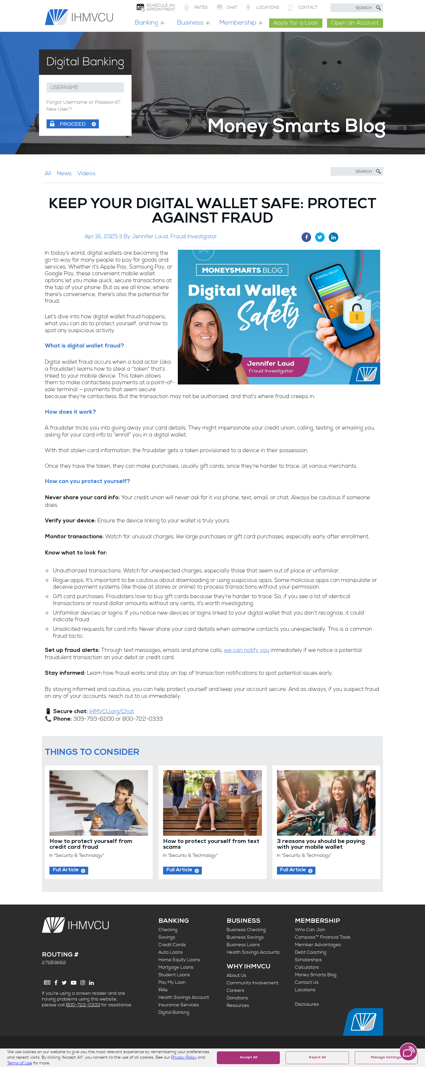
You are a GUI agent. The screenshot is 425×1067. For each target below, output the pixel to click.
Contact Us (307, 982)
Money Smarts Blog (316, 975)
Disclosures (307, 1004)
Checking (168, 930)
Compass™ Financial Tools (322, 937)
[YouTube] (73, 982)
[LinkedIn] (91, 982)
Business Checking (246, 930)
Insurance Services (178, 1005)
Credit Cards (172, 945)
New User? (59, 109)
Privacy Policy (184, 1057)
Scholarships (308, 960)
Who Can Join (310, 930)
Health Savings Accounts (253, 952)
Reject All (317, 1057)
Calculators (307, 967)
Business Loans (243, 945)
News (64, 173)
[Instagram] (82, 982)
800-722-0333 (83, 1005)
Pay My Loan (172, 982)
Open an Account (355, 23)
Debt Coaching (310, 952)
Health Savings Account (183, 997)
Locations (305, 990)
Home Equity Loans (179, 960)
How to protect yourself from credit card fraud (90, 844)
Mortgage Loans (175, 967)
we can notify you (246, 650)
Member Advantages (318, 945)
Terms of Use (19, 1063)
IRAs (163, 990)
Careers (235, 990)
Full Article (66, 870)
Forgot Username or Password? (84, 102)
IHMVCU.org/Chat (111, 711)
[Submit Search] (378, 7)
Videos (86, 173)
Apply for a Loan (295, 23)
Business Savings (245, 937)
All (48, 173)
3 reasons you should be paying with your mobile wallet (321, 844)
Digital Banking (173, 1012)
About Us (236, 975)
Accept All (248, 1057)
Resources (238, 1005)
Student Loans (174, 975)
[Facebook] (56, 982)
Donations (237, 998)
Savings (166, 937)
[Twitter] (64, 982)
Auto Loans (170, 952)
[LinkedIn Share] (333, 237)
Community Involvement (252, 983)
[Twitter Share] (320, 237)
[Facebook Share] (306, 237)
